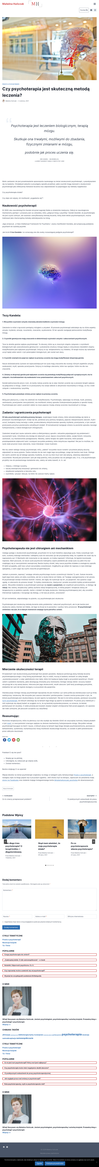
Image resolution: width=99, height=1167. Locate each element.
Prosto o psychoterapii (10, 84)
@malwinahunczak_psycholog (66, 780)
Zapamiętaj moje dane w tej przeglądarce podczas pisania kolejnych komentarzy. (33, 922)
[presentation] (16, 829)
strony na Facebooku (10, 780)
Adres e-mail (41, 916)
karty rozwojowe (36, 1035)
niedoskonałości (48, 1035)
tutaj (9, 723)
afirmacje (6, 1035)
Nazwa (6, 916)
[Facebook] (91, 10)
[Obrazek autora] (3, 101)
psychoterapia (8, 788)
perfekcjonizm (56, 1035)
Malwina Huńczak (11, 101)
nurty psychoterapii (9, 701)
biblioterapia (23, 1035)
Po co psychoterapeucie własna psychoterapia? (82, 846)
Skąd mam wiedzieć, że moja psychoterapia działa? (49, 846)
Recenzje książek (9, 943)
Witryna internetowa (75, 916)
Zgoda (39, 1163)
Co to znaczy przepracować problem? (17, 797)
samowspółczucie (24, 1038)
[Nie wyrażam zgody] (97, 1162)
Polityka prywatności (54, 1163)
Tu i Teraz (6, 945)
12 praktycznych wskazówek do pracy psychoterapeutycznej (82, 799)
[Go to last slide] (5, 841)
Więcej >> (6, 1025)
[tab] (45, 865)
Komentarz (8, 890)
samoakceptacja (9, 1038)
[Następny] (93, 841)
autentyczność (14, 1035)
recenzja (85, 1035)
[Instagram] (95, 10)
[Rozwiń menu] (95, 4)
